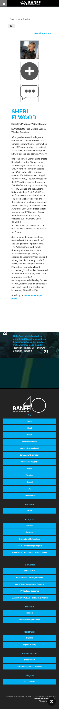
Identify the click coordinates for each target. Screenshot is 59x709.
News (29, 435)
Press (29, 468)
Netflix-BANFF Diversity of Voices (29, 578)
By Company (29, 681)
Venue (29, 510)
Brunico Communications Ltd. (45, 699)
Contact (30, 482)
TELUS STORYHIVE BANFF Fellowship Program (29, 598)
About (29, 428)
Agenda (29, 525)
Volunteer (29, 475)
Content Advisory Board (29, 448)
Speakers (29, 532)
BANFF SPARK (29, 571)
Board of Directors (29, 442)
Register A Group (29, 645)
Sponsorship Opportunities (29, 620)
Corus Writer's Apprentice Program (29, 584)
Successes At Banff (29, 462)
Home (29, 421)
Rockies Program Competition (30, 666)
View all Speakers (42, 33)
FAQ (29, 489)
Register (29, 638)
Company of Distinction (29, 455)
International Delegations (29, 539)
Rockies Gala (29, 660)
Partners (29, 613)
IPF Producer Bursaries (29, 591)
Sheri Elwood (23, 114)
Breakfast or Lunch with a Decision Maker (29, 552)
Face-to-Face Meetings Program (29, 546)
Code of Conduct (29, 495)
